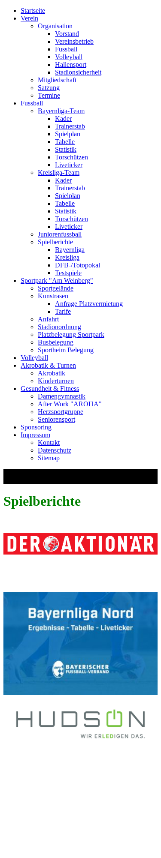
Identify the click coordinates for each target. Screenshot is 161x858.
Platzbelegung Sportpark (71, 334)
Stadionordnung (59, 326)
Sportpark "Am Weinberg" (57, 280)
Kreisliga (67, 257)
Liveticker (68, 164)
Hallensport (70, 64)
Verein (29, 18)
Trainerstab (70, 126)
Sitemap (49, 458)
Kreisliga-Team (58, 172)
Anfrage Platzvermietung (89, 303)
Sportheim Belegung (66, 350)
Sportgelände (55, 288)
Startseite (33, 10)
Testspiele (68, 272)
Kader (63, 118)
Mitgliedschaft (57, 80)
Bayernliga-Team (61, 110)
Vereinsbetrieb (74, 41)
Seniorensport (56, 419)
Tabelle (65, 141)
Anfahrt (48, 319)
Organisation (55, 26)
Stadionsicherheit (78, 72)
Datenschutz (54, 450)
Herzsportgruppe (60, 411)
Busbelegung (55, 342)
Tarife (63, 311)
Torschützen (71, 157)
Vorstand (67, 33)
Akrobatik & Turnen (48, 365)
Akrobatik (51, 373)
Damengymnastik (61, 396)
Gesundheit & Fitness (50, 388)
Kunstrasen (53, 296)
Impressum (35, 434)
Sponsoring (36, 427)
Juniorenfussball (60, 234)
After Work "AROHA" (70, 404)
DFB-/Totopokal (77, 265)
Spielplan (67, 134)
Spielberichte (55, 242)
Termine (49, 95)
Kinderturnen (56, 380)
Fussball (66, 49)
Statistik (65, 149)
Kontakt (49, 442)
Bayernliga (70, 249)
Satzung (49, 87)
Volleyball (68, 56)
